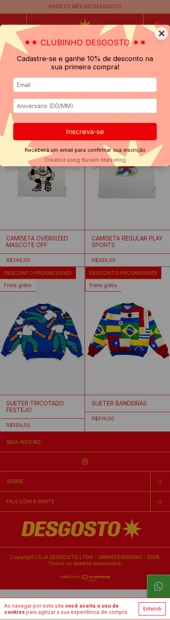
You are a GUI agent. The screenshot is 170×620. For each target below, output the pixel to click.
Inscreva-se (85, 131)
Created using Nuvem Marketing (85, 160)
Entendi (152, 609)
